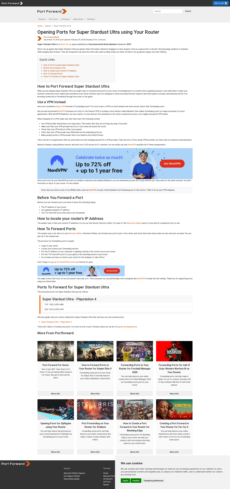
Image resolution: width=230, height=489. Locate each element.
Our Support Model (72, 476)
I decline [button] (135, 481)
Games (48, 26)
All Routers (108, 479)
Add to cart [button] (219, 3)
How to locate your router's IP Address (59, 71)
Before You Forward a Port (54, 68)
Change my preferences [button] (153, 481)
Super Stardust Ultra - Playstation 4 (56, 322)
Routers (33, 3)
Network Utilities (134, 223)
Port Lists (42, 3)
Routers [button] (42, 19)
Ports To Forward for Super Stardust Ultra (61, 76)
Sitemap (74, 3)
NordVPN (62, 111)
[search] (81, 3)
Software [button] (65, 19)
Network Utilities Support (74, 473)
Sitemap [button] (91, 19)
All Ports (107, 482)
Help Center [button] (78, 19)
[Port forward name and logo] (12, 3)
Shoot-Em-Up (66, 44)
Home (39, 26)
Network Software (111, 476)
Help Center (64, 3)
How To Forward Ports (53, 74)
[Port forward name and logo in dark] (52, 11)
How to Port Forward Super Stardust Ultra (61, 65)
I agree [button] (125, 481)
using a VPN (60, 106)
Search (188, 11)
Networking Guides (72, 479)
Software (53, 3)
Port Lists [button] (53, 19)
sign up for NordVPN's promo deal (65, 262)
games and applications (127, 327)
